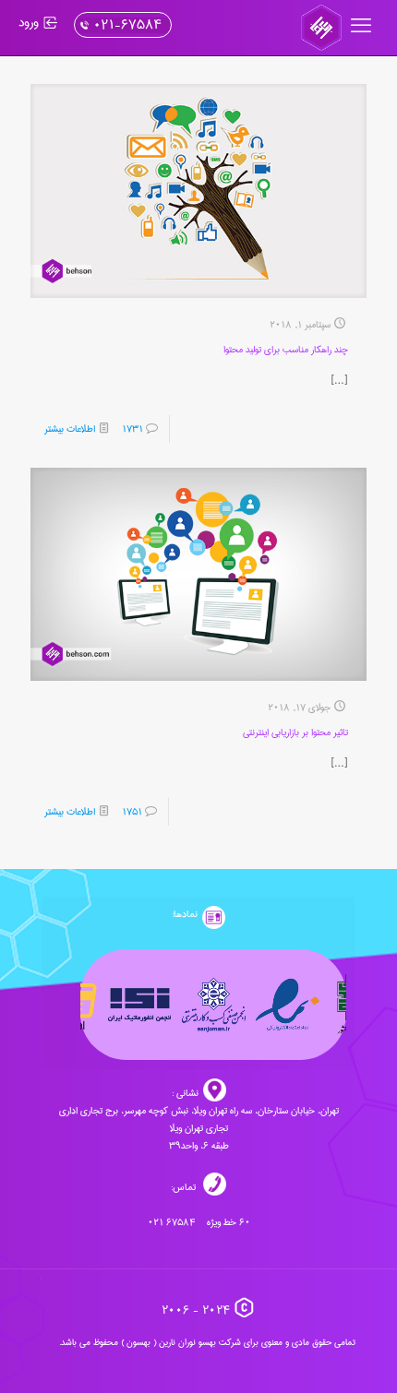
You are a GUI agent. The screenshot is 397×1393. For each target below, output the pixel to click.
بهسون (138, 1342)
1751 (132, 812)
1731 (132, 429)
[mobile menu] (363, 27)
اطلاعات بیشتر (69, 429)
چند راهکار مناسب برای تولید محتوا (285, 349)
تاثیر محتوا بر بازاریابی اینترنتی (295, 732)
